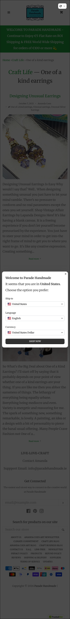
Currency (10, 327)
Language (10, 312)
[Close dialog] (65, 274)
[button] (62, 6)
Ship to (9, 298)
